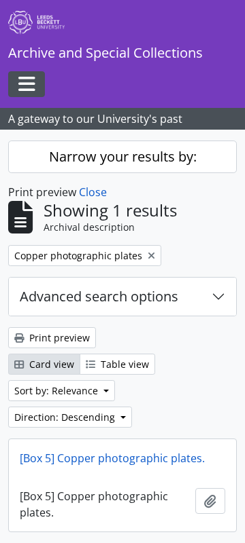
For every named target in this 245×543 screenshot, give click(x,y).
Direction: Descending (66, 417)
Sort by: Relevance (57, 390)
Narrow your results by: (123, 156)
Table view (123, 364)
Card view (50, 364)
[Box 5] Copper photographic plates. (112, 458)
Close (93, 192)
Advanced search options (99, 296)
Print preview (58, 337)
